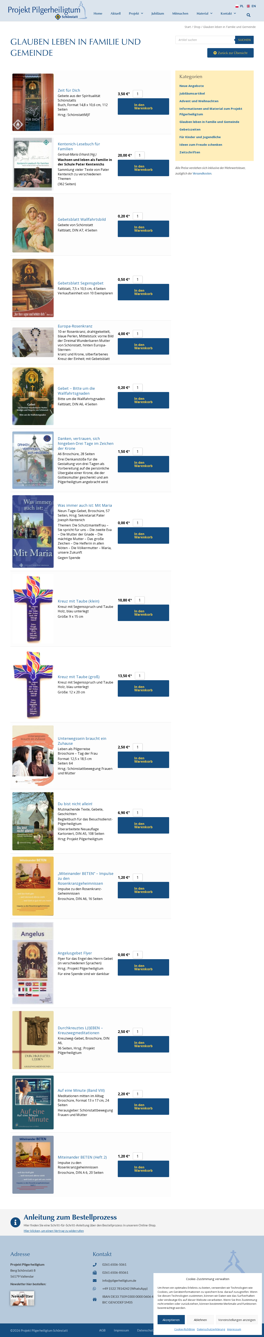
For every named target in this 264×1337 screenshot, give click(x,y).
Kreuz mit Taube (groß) (78, 676)
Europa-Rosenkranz (75, 326)
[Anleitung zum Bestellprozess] (15, 1222)
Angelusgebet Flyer (75, 953)
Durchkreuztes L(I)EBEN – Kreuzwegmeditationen (80, 1030)
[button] (248, 15)
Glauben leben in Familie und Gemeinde (209, 122)
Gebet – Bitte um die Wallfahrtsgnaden (76, 391)
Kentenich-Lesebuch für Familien (79, 146)
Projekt (134, 13)
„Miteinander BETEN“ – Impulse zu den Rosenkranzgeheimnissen (85, 878)
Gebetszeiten (189, 129)
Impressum (234, 1329)
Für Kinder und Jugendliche (200, 137)
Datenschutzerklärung (211, 1329)
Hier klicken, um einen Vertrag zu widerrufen (54, 1231)
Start (188, 27)
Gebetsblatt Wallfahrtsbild (82, 219)
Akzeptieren (171, 1320)
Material (202, 13)
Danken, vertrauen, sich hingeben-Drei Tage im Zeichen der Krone (85, 443)
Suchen (244, 40)
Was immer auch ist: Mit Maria (85, 505)
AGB (102, 1330)
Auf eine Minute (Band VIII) (81, 1090)
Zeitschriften (189, 152)
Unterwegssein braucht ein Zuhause (82, 741)
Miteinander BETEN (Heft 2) (82, 1157)
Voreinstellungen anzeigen (237, 1320)
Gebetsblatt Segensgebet (81, 283)
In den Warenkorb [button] (143, 106)
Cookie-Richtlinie (184, 1329)
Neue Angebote (191, 86)
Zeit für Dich (69, 90)
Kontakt (226, 13)
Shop (197, 27)
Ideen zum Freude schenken (200, 144)
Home (98, 13)
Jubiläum (157, 13)
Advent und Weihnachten (198, 101)
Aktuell (116, 13)
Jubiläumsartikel (192, 93)
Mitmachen (180, 13)
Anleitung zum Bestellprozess (70, 1216)
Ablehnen (200, 1320)
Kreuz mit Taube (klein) (78, 601)
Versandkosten (202, 173)
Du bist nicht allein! (75, 803)
